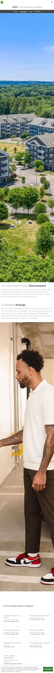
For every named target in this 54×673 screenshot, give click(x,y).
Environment (23, 11)
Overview (15, 11)
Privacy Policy (33, 669)
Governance (38, 11)
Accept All (48, 670)
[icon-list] (52, 2)
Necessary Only (48, 667)
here (19, 671)
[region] (27, 669)
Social (30, 11)
